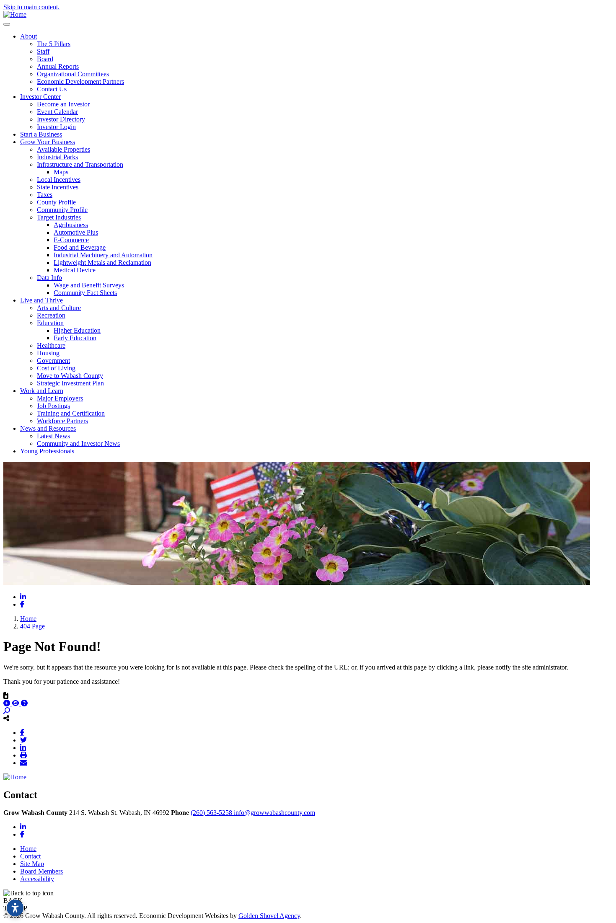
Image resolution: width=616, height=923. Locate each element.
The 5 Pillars (53, 43)
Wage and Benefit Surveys (89, 285)
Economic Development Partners (80, 81)
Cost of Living (56, 368)
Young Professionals (47, 451)
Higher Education (77, 330)
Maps (61, 172)
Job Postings (53, 405)
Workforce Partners (62, 420)
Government (53, 360)
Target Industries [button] (59, 217)
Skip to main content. (31, 6)
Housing (48, 353)
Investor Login (56, 126)
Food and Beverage (80, 247)
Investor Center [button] (40, 96)
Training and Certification (71, 413)
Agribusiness (71, 224)
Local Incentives (58, 179)
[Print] (23, 755)
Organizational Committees (73, 74)
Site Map (32, 863)
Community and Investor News (78, 443)
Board (45, 58)
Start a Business (41, 134)
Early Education (75, 337)
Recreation (51, 315)
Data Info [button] (49, 277)
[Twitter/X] (23, 740)
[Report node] (5, 695)
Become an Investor (63, 104)
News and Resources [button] (48, 428)
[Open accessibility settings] (15, 908)
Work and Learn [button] (41, 390)
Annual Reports (58, 66)
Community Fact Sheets (85, 292)
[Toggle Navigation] (6, 24)
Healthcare (51, 345)
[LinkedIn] (23, 747)
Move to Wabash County (70, 375)
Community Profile (62, 209)
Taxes (44, 194)
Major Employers (60, 398)
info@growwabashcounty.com (274, 812)
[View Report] (16, 703)
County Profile (56, 202)
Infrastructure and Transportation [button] (80, 164)
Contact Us (52, 89)
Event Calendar (57, 111)
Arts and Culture (59, 307)
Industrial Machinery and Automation (103, 255)
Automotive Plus (76, 232)
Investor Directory (61, 119)
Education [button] (50, 322)
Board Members (41, 871)
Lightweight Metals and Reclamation (102, 262)
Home (28, 848)
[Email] (23, 762)
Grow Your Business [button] (47, 141)
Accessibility (37, 878)
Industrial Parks (57, 156)
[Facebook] (22, 732)
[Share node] (6, 718)
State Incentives (57, 187)
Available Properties (63, 149)
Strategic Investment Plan (70, 383)
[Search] (6, 710)
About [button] (28, 36)
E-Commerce (71, 239)
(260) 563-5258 (212, 812)
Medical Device (75, 270)
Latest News (53, 436)
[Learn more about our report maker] (24, 703)
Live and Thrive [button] (41, 300)
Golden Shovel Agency (269, 915)
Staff (43, 51)
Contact (30, 856)
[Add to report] (7, 703)
